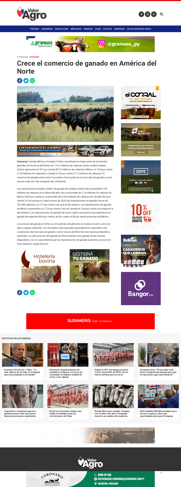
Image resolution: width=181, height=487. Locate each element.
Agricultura (61, 29)
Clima (98, 29)
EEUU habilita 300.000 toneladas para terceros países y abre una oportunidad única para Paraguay (158, 413)
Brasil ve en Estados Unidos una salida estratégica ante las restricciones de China (65, 413)
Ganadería (47, 29)
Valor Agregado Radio (139, 29)
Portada (34, 29)
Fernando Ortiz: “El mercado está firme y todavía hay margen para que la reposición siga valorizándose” (158, 372)
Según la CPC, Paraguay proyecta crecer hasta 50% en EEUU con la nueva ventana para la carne (111, 372)
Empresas (119, 29)
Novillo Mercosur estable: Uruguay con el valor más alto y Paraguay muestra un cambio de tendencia (112, 413)
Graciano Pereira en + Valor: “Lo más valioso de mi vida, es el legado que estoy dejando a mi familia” (22, 372)
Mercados (76, 29)
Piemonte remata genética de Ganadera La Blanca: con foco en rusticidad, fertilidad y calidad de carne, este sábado (65, 373)
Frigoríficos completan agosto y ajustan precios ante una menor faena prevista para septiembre (20, 413)
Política (107, 29)
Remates (88, 29)
